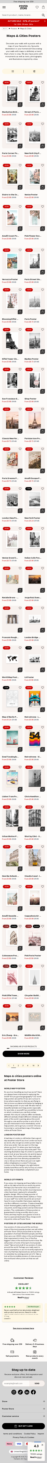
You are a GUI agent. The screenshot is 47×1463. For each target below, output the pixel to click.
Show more (24, 1054)
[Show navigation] (4, 7)
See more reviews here (23, 1328)
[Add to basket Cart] (20, 104)
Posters (14, 29)
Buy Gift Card (26, 1426)
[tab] (37, 7)
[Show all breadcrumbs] (5, 28)
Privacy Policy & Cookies (23, 1437)
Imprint (41, 1434)
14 (33, 1065)
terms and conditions (12, 1434)
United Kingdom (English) (24, 1451)
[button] (36, 1451)
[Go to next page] (38, 1065)
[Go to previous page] (9, 1065)
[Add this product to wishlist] (20, 82)
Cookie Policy (30, 1434)
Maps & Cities (26, 29)
